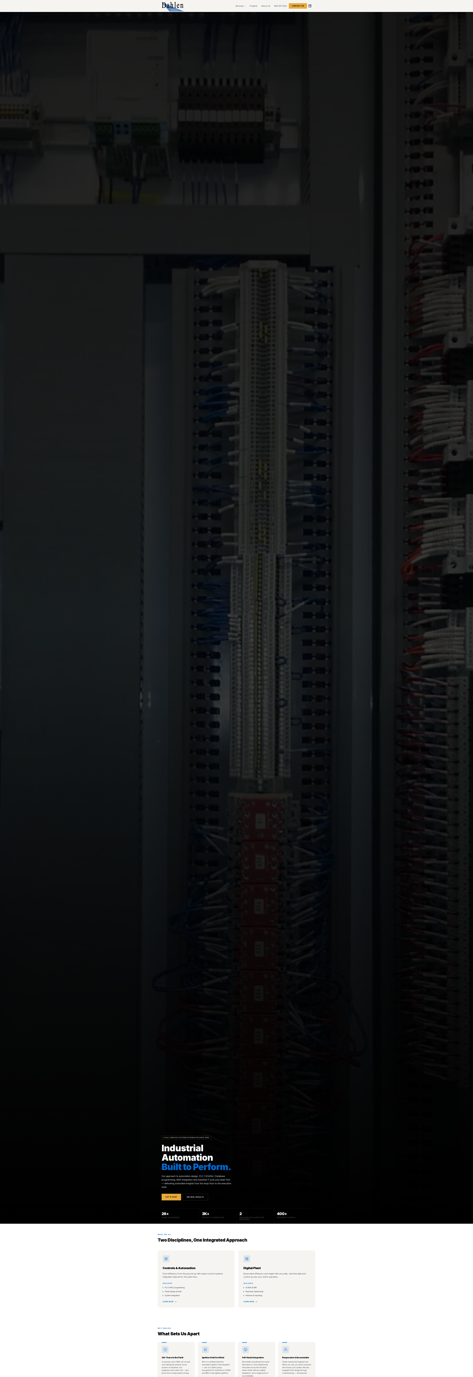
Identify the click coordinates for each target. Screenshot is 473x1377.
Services (239, 6)
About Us (265, 6)
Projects (253, 6)
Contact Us (298, 6)
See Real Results (195, 1197)
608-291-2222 (280, 6)
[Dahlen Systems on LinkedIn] (309, 5)
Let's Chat (171, 1197)
